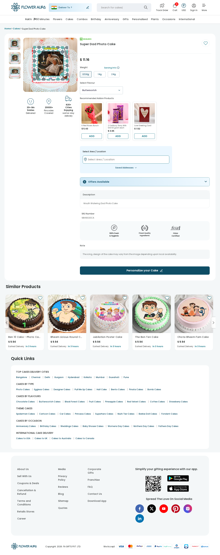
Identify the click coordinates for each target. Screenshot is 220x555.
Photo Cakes (23, 389)
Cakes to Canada (84, 438)
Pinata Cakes (136, 389)
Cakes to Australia (61, 438)
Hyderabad (73, 377)
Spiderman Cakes (25, 413)
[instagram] (187, 508)
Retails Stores (25, 511)
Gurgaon (59, 377)
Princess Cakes (83, 413)
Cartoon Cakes (47, 413)
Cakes (69, 19)
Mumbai (100, 377)
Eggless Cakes (41, 389)
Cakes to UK (41, 438)
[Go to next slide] (213, 322)
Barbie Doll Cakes (148, 413)
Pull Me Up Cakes (83, 389)
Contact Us (95, 494)
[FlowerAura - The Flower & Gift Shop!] (28, 11)
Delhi (47, 377)
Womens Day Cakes (118, 426)
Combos (82, 19)
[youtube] (163, 508)
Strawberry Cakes (178, 401)
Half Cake (102, 389)
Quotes (62, 508)
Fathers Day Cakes (168, 426)
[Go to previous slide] (6, 322)
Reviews (63, 487)
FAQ (90, 487)
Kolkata (88, 377)
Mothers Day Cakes (144, 426)
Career (21, 518)
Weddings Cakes (69, 426)
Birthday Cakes (48, 426)
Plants (155, 19)
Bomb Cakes (154, 389)
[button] (14, 44)
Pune (126, 377)
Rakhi (28, 19)
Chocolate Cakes (25, 401)
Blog (61, 494)
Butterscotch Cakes (49, 401)
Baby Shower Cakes (93, 426)
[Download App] (178, 480)
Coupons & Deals (28, 483)
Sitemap (63, 501)
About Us (23, 469)
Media (62, 469)
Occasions (168, 19)
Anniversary (112, 19)
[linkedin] (139, 518)
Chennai (35, 377)
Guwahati (114, 377)
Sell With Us (24, 476)
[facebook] (139, 508)
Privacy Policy (62, 478)
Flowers (57, 19)
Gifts (126, 19)
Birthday (96, 19)
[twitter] (151, 508)
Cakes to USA (23, 438)
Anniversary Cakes (26, 426)
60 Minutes (43, 19)
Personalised (140, 19)
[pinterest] (175, 508)
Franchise (94, 480)
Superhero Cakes (104, 413)
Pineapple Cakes (114, 401)
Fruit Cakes (95, 401)
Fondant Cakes (169, 413)
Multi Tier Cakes (126, 413)
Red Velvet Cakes (136, 401)
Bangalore (21, 377)
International (187, 19)
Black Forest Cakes (75, 401)
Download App (97, 501)
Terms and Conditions (24, 502)
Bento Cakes (118, 389)
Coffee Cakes (157, 401)
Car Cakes (65, 413)
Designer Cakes (62, 389)
